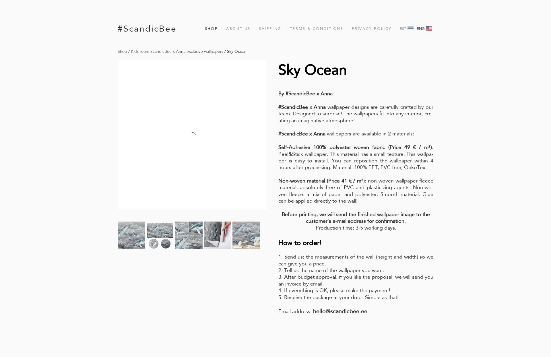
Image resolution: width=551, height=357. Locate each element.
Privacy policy (372, 28)
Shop (211, 28)
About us (238, 28)
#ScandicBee (147, 28)
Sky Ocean (237, 51)
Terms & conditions (317, 28)
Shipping (270, 28)
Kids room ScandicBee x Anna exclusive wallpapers (177, 51)
